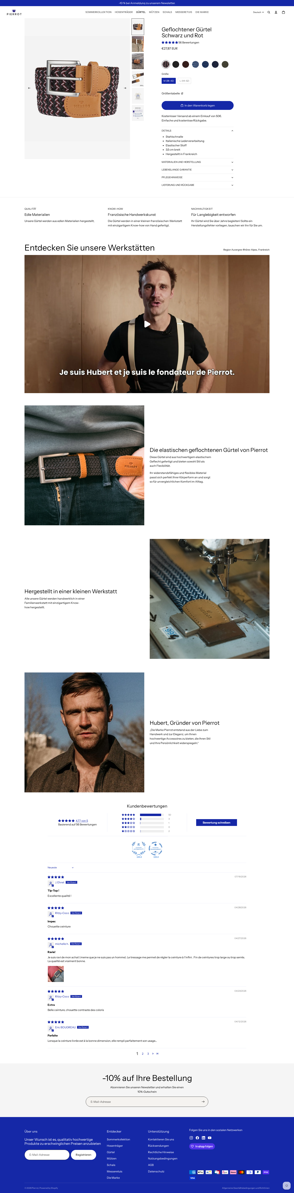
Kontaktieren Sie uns (161, 1139)
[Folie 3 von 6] (138, 61)
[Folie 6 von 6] (138, 113)
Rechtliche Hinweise (161, 1152)
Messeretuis (114, 1171)
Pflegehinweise (172, 177)
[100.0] (138, 848)
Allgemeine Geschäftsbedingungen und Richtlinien (246, 1188)
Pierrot (35, 1188)
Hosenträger (115, 1145)
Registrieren (83, 1154)
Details (166, 130)
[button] (170, 42)
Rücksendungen (158, 1145)
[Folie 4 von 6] (138, 78)
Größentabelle (171, 93)
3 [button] (148, 1053)
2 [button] (142, 1053)
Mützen (112, 1158)
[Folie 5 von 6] (138, 96)
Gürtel (111, 1152)
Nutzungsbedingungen (162, 1158)
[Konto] (276, 12)
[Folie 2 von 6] (138, 44)
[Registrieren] (203, 1101)
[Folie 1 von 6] (138, 27)
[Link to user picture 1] (56, 974)
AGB (151, 1165)
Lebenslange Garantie (177, 169)
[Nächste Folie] (126, 88)
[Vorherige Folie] (28, 88)
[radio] (166, 64)
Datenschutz (156, 1171)
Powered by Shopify (48, 1188)
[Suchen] (269, 12)
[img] (56, 877)
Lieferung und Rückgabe (178, 185)
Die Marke (113, 1177)
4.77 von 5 (82, 820)
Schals (111, 1165)
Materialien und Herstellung (181, 162)
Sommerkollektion (118, 1139)
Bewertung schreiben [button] (216, 822)
